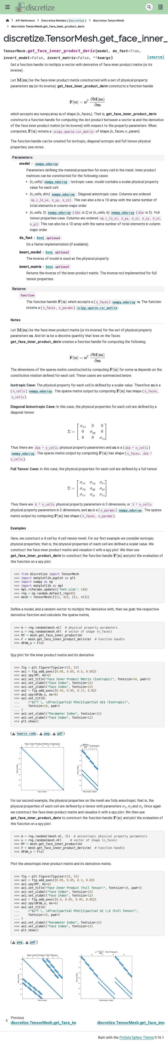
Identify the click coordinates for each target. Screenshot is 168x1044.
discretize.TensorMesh (108, 20)
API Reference (25, 20)
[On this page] (160, 7)
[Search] (149, 7)
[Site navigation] (8, 7)
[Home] (7, 20)
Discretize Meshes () (63, 20)
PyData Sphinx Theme (136, 1037)
